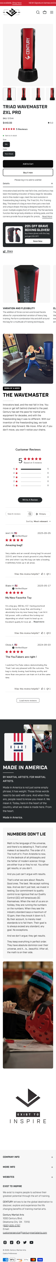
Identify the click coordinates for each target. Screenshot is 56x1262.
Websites (8, 1177)
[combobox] (38, 521)
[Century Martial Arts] (11, 12)
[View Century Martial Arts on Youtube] (31, 1242)
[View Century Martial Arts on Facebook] (18, 1242)
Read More (47, 216)
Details (6, 183)
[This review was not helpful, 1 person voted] (48, 574)
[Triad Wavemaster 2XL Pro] (9, 94)
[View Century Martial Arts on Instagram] (5, 1242)
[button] (38, 12)
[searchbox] (16, 513)
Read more (39, 621)
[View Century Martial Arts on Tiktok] (11, 1242)
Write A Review (30, 499)
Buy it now (28, 172)
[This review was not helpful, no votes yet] (48, 633)
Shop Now (17, 3)
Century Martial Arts (18, 1250)
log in (23, 180)
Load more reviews (28, 700)
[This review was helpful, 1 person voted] (42, 574)
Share (10, 251)
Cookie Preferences (10, 1253)
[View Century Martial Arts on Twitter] (25, 1242)
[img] (50, 123)
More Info (9, 1167)
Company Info (11, 1157)
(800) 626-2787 (11, 1225)
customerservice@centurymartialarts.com (25, 1232)
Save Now (37, 241)
